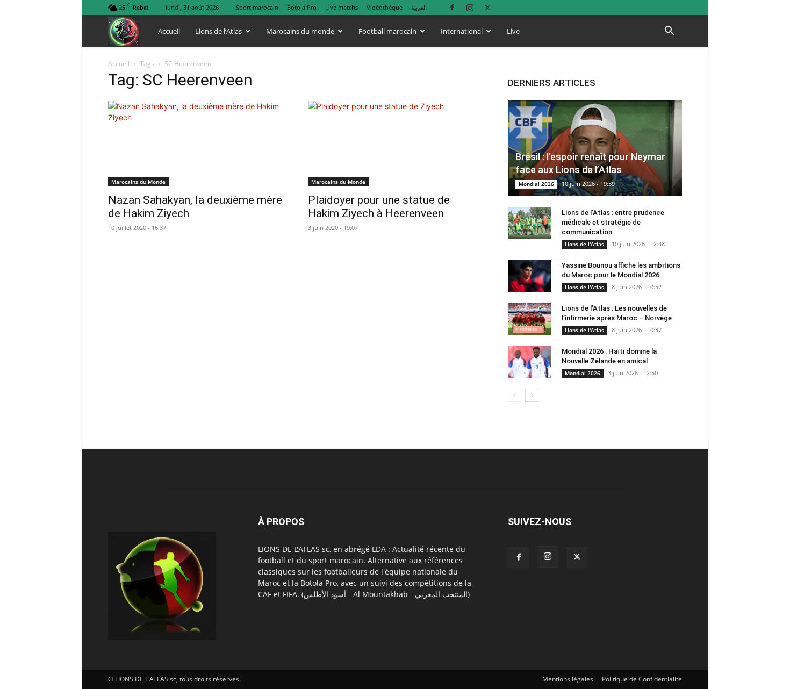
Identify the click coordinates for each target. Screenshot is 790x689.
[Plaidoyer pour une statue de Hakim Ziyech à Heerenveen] (395, 143)
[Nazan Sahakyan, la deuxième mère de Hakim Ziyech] (195, 143)
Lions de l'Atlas (584, 244)
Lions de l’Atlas (218, 31)
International (462, 31)
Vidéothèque (385, 7)
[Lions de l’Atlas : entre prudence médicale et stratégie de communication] (529, 223)
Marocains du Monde (138, 181)
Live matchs (341, 7)
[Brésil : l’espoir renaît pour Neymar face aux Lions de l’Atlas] (595, 148)
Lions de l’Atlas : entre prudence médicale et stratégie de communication (613, 222)
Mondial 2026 (536, 184)
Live (513, 31)
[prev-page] (514, 395)
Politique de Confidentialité (642, 679)
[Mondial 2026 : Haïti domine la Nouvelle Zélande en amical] (529, 362)
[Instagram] (470, 7)
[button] (669, 32)
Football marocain (387, 31)
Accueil (169, 31)
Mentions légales (567, 679)
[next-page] (531, 395)
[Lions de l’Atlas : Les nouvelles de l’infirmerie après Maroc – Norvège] (529, 319)
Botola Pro (302, 7)
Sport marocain (257, 7)
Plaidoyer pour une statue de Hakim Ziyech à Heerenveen (379, 206)
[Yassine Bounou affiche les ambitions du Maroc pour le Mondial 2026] (529, 276)
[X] (487, 7)
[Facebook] (452, 7)
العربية (419, 7)
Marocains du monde (300, 31)
